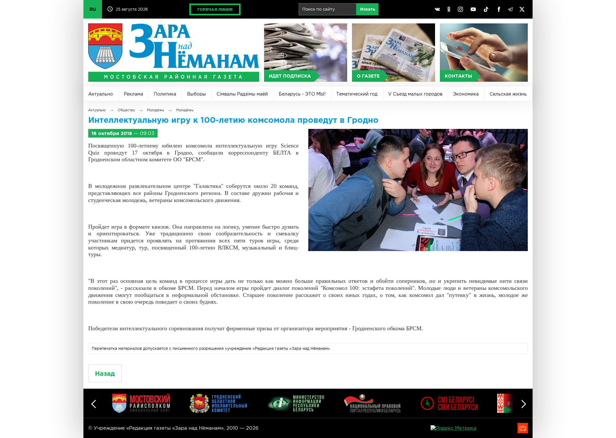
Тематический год (356, 94)
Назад (105, 373)
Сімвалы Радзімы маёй (242, 94)
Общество (126, 110)
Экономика (466, 94)
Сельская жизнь (508, 94)
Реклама (133, 94)
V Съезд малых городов (415, 94)
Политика (165, 94)
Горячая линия (215, 9)
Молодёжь (155, 110)
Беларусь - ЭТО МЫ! (302, 94)
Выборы (196, 94)
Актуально (100, 94)
